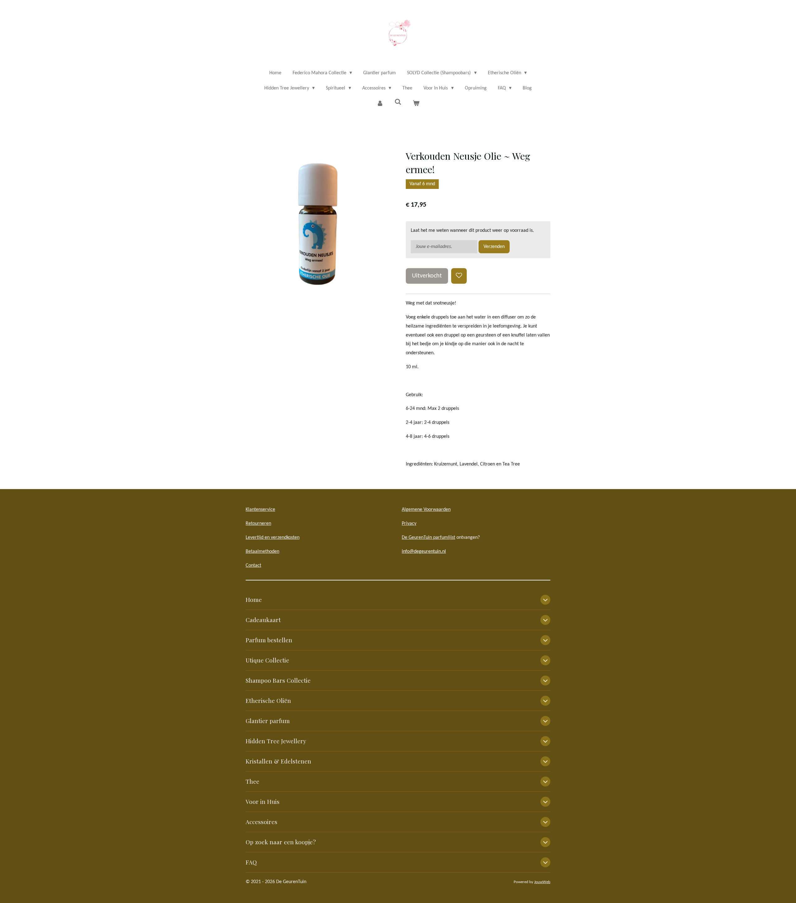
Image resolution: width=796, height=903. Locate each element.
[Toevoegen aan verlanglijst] (459, 276)
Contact (253, 565)
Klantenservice (260, 509)
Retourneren (258, 523)
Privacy (409, 523)
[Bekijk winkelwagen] (416, 104)
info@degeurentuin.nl (424, 551)
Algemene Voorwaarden (426, 509)
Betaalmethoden (262, 551)
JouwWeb (542, 882)
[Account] (379, 104)
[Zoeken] (398, 102)
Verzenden (494, 246)
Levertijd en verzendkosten (272, 537)
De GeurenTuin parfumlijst (428, 537)
